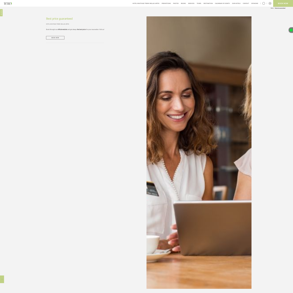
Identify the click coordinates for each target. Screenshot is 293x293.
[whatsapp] (291, 30)
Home (272, 8)
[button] (270, 3)
